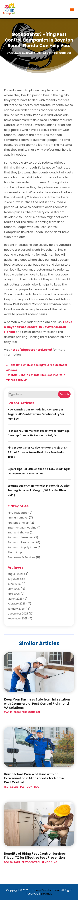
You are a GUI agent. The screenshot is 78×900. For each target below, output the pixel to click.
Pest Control (62, 53)
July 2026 (13, 579)
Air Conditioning (18, 512)
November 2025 (18, 618)
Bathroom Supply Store (22, 547)
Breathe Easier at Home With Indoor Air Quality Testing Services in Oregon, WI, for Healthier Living (38, 490)
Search (64, 394)
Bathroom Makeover (20, 537)
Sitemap (46, 893)
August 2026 (15, 574)
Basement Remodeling (22, 527)
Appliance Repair (18, 523)
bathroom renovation (21, 542)
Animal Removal (18, 517)
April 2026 (14, 594)
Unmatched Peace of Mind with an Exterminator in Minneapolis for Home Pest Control (34, 778)
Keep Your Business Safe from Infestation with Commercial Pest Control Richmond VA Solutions (37, 703)
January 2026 (16, 609)
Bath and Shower (18, 532)
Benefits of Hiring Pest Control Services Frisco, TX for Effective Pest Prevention (35, 855)
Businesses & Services (21, 557)
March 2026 (15, 598)
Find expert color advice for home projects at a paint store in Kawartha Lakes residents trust (38, 452)
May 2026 (14, 589)
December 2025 (18, 613)
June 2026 (14, 584)
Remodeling (49, 862)
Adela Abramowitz (22, 53)
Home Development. (47, 890)
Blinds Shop (15, 552)
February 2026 (17, 603)
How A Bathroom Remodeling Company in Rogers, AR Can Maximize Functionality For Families (36, 414)
